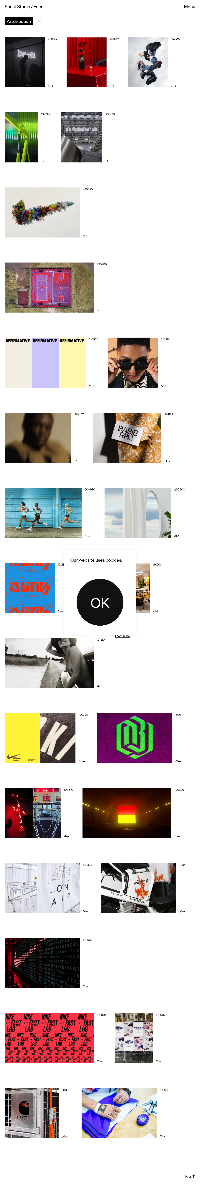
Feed (39, 6)
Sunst (17, 6)
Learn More (122, 635)
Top (189, 1176)
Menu (189, 6)
